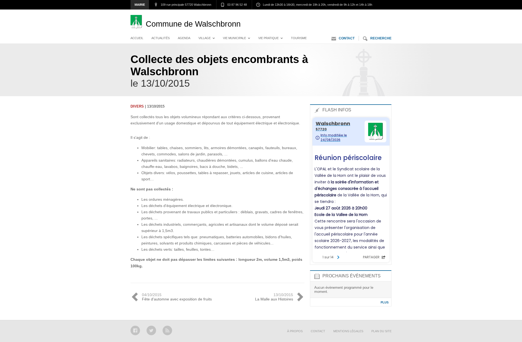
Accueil (136, 38)
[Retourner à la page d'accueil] (138, 23)
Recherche (380, 38)
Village (204, 38)
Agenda (184, 38)
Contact (347, 38)
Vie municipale (234, 38)
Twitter (151, 330)
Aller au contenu (376, 15)
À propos (295, 331)
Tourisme (299, 38)
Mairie (140, 4)
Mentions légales (348, 331)
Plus (385, 302)
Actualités (160, 38)
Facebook (135, 330)
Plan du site (381, 331)
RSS (167, 330)
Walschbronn (193, 24)
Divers (137, 106)
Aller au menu (342, 15)
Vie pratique (268, 38)
